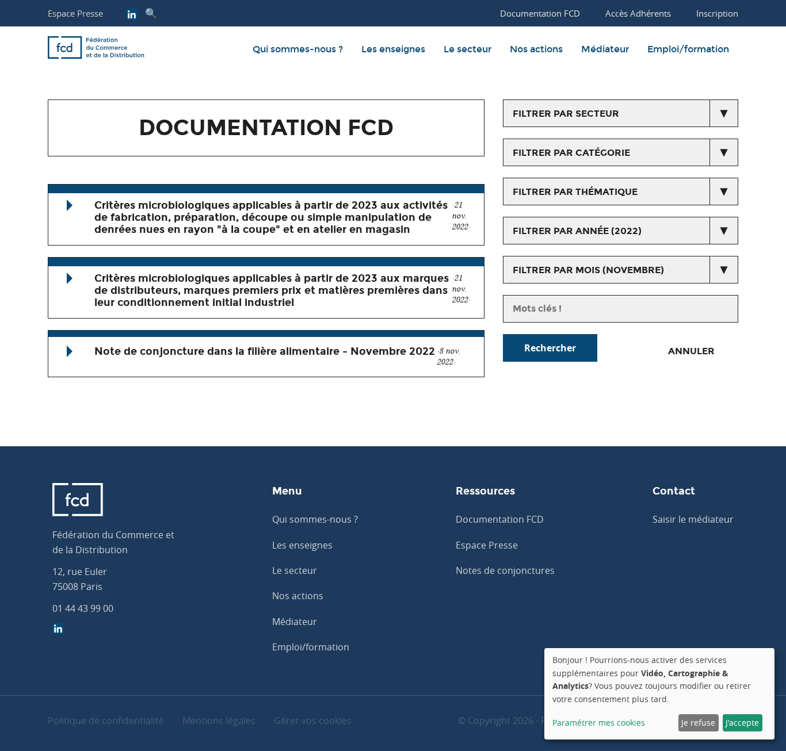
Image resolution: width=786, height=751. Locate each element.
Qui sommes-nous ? (298, 49)
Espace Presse (75, 13)
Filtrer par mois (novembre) (588, 270)
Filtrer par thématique (575, 191)
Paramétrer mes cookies (598, 722)
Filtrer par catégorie (571, 152)
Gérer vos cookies (313, 720)
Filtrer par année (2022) (577, 230)
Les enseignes (393, 49)
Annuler (691, 351)
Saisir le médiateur (693, 519)
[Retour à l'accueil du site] (96, 49)
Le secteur (467, 49)
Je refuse (698, 722)
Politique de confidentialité (106, 720)
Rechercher (550, 348)
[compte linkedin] (132, 15)
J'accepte (742, 722)
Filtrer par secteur (566, 113)
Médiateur (605, 49)
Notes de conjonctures (505, 570)
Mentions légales (218, 720)
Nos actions (536, 49)
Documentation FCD (500, 519)
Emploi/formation (688, 49)
